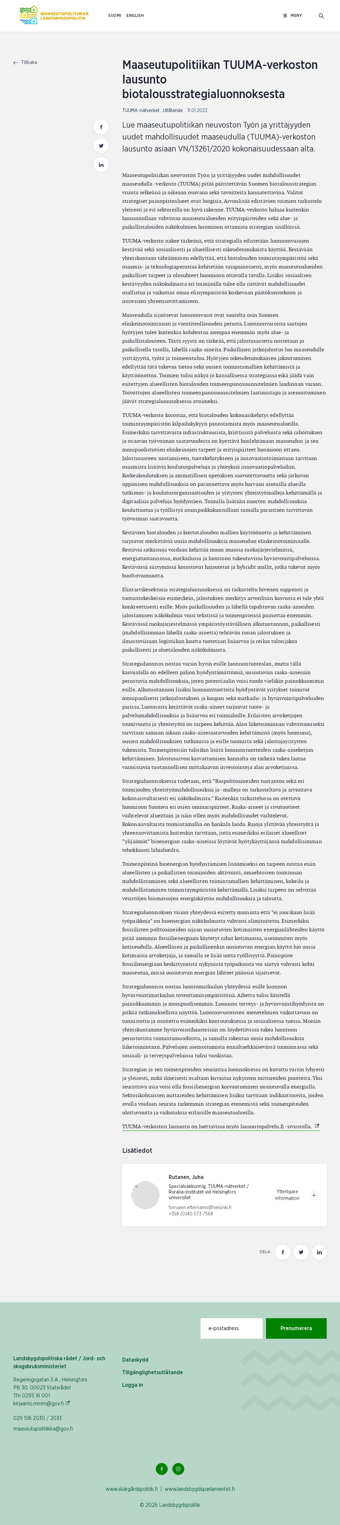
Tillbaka (28, 62)
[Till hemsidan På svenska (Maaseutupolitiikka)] (54, 16)
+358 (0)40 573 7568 (191, 1214)
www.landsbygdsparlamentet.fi (200, 1489)
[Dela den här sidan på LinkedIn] (101, 164)
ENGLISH (135, 16)
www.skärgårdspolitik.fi (132, 1489)
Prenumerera (296, 1328)
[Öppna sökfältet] (321, 16)
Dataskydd (135, 1360)
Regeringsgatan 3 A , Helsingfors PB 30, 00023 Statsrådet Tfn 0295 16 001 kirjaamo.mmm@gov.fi (50, 1391)
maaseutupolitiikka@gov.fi (43, 1429)
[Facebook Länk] (162, 1469)
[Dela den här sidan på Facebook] (101, 126)
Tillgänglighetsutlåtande (152, 1372)
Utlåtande (173, 110)
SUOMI (114, 16)
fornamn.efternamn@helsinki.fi (200, 1207)
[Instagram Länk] (178, 1469)
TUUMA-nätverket (141, 110)
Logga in (132, 1385)
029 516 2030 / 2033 (37, 1418)
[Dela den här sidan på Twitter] (101, 145)
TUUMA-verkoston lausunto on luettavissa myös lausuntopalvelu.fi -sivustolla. (221, 1126)
